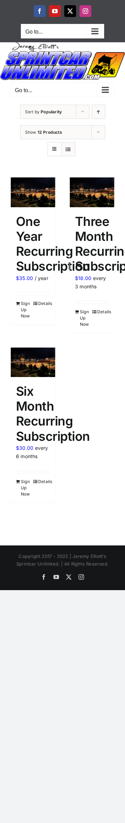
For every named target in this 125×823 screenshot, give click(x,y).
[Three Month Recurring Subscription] (92, 192)
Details (44, 303)
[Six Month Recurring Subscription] (33, 362)
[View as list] (68, 149)
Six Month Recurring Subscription (53, 414)
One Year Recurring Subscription (53, 244)
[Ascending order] (98, 112)
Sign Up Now (25, 309)
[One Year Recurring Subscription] (33, 192)
